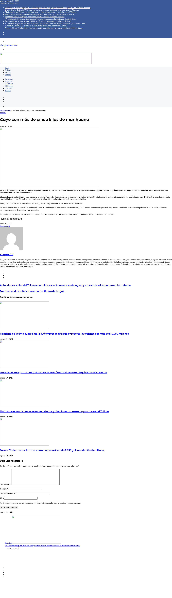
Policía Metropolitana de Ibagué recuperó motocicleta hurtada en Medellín (42, 545)
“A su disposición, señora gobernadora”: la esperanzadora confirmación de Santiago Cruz (40, 19)
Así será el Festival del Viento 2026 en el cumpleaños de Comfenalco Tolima (36, 26)
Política (8, 75)
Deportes (8, 81)
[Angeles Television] (8, 45)
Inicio (7, 68)
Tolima (8, 70)
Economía (9, 79)
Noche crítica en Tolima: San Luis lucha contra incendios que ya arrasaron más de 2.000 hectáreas (44, 28)
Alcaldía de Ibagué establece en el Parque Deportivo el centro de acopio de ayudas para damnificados (45, 23)
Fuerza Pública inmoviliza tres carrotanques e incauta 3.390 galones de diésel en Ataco (39, 14)
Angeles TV (6, 254)
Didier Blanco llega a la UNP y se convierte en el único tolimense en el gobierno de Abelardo (42, 10)
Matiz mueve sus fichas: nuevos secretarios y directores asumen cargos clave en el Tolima (40, 12)
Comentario (5, 484)
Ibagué (7, 72)
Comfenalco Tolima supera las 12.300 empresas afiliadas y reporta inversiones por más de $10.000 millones (47, 8)
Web (2, 498)
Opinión (8, 88)
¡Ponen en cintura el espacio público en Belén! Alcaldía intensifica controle (34, 17)
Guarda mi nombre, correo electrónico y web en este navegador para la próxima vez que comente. (42, 503)
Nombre (4, 489)
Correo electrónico (8, 493)
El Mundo (9, 86)
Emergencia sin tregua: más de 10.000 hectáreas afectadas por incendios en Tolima (38, 21)
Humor (8, 90)
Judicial (8, 77)
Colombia (9, 84)
